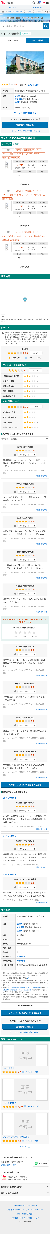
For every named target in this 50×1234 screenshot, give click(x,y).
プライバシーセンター (34, 1209)
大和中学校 (21, 960)
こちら (29, 978)
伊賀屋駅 (18, 99)
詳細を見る (25, 184)
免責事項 (14, 1218)
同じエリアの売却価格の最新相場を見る (25, 130)
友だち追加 (43, 1163)
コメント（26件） (34, 1106)
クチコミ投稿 (37, 40)
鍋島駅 (17, 102)
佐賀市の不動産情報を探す (11, 1186)
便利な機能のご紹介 (9, 1165)
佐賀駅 (17, 96)
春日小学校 (21, 956)
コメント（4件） (32, 1071)
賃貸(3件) (16, 144)
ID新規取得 (37, 7)
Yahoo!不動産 (18, 1205)
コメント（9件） (34, 85)
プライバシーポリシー (15, 1209)
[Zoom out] (3, 316)
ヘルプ (36, 1218)
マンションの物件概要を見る (25, 113)
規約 (18, 1214)
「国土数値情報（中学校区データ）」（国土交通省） (25, 989)
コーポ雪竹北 (8, 1068)
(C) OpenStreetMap (15, 319)
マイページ (13, 40)
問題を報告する (41, 476)
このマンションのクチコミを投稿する (25, 784)
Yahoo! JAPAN (31, 1205)
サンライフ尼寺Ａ (9, 836)
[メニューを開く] (47, 2)
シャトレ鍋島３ (9, 1102)
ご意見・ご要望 (26, 1218)
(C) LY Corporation (28, 319)
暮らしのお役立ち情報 (9, 1193)
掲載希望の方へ (28, 1214)
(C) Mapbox (4, 319)
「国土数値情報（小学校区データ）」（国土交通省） (25, 988)
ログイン (12, 7)
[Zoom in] (3, 313)
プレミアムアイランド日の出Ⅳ (16, 1137)
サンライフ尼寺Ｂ (9, 798)
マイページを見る (25, 1005)
